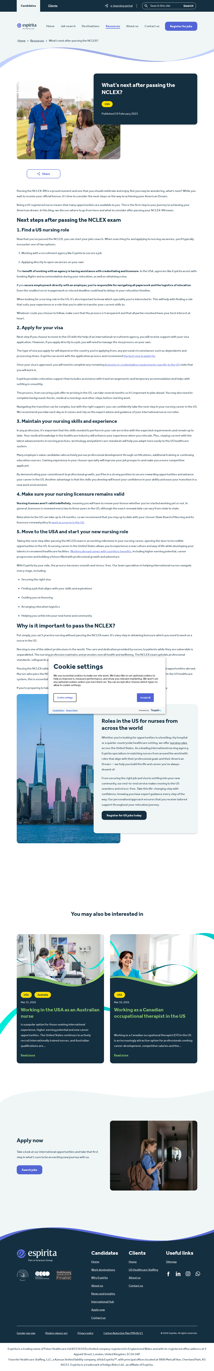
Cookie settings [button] (65, 697)
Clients (53, 6)
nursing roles (178, 743)
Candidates (28, 6)
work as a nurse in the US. (68, 522)
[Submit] (146, 6)
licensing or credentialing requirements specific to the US (142, 364)
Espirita (27, 26)
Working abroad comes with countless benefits (100, 551)
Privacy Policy (72, 710)
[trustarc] (155, 710)
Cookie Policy (58, 710)
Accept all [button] (145, 697)
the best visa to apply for (139, 356)
